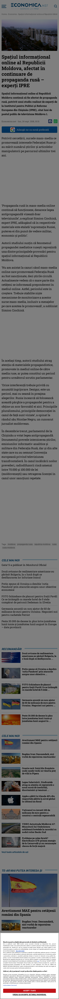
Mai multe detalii (20, 951)
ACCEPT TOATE (29, 991)
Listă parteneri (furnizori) (10, 985)
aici (38, 961)
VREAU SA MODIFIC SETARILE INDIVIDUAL (29, 995)
